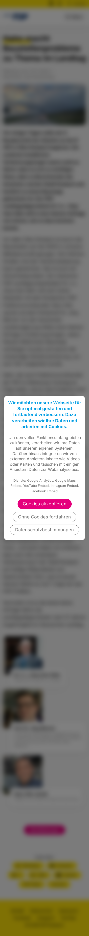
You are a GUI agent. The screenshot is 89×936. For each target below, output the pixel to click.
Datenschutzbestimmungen (44, 529)
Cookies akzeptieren (45, 503)
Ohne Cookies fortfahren (44, 516)
